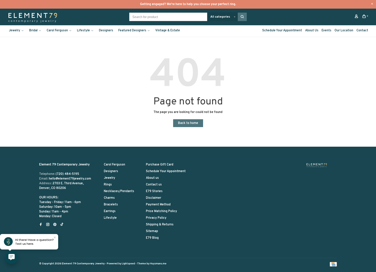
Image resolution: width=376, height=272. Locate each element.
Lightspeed (128, 263)
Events (326, 31)
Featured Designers (132, 31)
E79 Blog (152, 238)
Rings (108, 185)
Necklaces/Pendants (119, 191)
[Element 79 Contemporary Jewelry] (316, 165)
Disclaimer (153, 198)
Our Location (343, 31)
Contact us (154, 185)
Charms (109, 198)
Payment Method (158, 205)
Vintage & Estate (167, 31)
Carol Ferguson (57, 31)
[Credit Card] (333, 266)
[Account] (357, 17)
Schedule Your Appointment (282, 31)
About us (152, 178)
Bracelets (111, 205)
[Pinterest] (54, 225)
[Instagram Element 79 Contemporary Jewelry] (47, 225)
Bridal (33, 31)
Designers (106, 31)
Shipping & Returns (160, 225)
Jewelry (14, 31)
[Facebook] (40, 225)
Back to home (188, 123)
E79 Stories (154, 191)
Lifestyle (83, 31)
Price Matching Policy (161, 211)
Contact (362, 31)
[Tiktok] (61, 225)
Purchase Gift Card (159, 165)
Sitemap (152, 231)
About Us (311, 31)
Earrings (110, 211)
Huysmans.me (158, 263)
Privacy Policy (156, 218)
